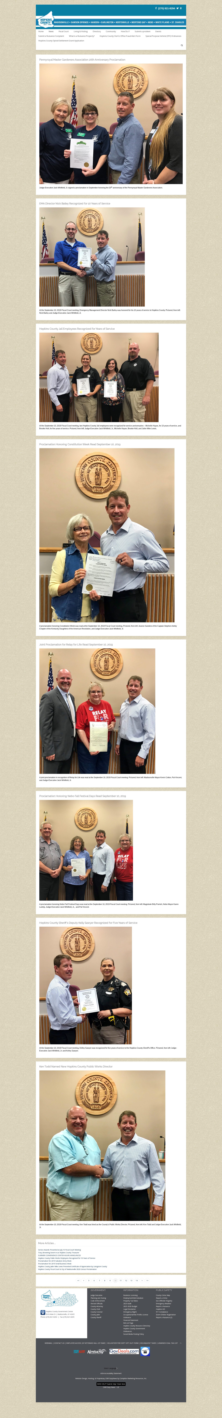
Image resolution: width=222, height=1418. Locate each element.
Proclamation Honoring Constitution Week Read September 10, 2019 (79, 444)
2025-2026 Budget (130, 1306)
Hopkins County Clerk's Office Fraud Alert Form (120, 36)
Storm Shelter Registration (166, 1315)
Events (158, 31)
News (51, 31)
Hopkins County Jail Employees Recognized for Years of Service (77, 328)
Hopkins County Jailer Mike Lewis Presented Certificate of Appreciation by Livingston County (72, 1266)
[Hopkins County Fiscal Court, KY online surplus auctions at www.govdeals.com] (124, 1351)
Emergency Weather (163, 1303)
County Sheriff (96, 1317)
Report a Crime (161, 1298)
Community (111, 31)
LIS (118, 1387)
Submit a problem (142, 31)
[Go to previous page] (83, 1280)
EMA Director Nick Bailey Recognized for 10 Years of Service (74, 203)
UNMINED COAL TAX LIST (168, 1343)
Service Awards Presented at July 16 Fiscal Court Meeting (59, 1250)
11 (121, 1280)
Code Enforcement (98, 1301)
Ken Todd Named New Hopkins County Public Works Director (76, 1066)
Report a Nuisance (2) (164, 1317)
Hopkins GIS (160, 1309)
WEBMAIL (48, 1343)
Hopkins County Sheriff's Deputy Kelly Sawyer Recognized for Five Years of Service (88, 922)
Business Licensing (130, 1295)
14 (137, 1280)
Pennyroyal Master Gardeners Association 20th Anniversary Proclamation (82, 59)
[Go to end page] (147, 1280)
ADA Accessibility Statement (111, 1373)
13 (131, 1280)
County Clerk (95, 1309)
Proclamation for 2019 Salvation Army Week (54, 1261)
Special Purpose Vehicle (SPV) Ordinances (163, 36)
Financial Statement (130, 1320)
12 (126, 1280)
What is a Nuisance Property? (82, 36)
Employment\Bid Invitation (133, 1298)
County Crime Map (163, 1295)
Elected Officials (97, 1303)
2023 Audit (127, 1303)
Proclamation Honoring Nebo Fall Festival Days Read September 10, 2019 (82, 796)
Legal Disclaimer (129, 1309)
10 (115, 1280)
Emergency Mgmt (130, 1312)
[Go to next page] (142, 1280)
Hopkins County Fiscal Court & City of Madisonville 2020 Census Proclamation (67, 1269)
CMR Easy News (109, 1387)
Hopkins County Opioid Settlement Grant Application (61, 40)
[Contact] (181, 8)
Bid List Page (128, 1323)
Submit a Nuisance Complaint (51, 36)
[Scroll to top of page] (181, 1343)
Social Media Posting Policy (133, 1334)
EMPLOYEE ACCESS (73, 1343)
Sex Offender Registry (164, 1301)
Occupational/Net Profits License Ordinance (135, 1316)
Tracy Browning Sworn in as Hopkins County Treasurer (58, 1252)
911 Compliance (162, 1312)
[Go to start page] (78, 1280)
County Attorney (97, 1306)
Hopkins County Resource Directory (136, 1326)
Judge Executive (96, 1295)
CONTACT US (59, 1343)
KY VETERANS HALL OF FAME (93, 1343)
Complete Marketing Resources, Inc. (133, 1378)
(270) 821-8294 (166, 8)
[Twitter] (177, 8)
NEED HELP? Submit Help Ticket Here (111, 1384)
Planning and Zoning (98, 1298)
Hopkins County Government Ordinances (134, 1329)
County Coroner (97, 1312)
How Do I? (125, 31)
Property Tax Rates (130, 1301)
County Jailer (95, 1315)
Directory (97, 31)
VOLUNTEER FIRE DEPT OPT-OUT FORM (122, 1343)
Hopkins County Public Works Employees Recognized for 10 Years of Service (66, 1258)
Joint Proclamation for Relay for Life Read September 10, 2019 (76, 644)
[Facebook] (156, 8)
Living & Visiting (81, 31)
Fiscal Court (64, 31)
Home (41, 31)
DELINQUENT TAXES (148, 1343)
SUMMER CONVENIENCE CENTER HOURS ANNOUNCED (59, 1255)
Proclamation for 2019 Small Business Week (54, 1264)
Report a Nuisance (163, 1306)
